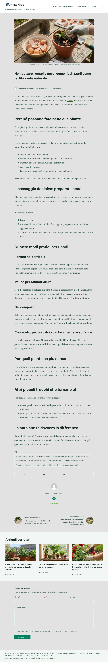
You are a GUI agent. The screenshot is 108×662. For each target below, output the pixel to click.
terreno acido (54, 465)
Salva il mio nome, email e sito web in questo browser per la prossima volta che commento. (47, 631)
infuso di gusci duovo (37, 460)
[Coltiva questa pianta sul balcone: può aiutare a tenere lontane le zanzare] (20, 552)
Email (44, 597)
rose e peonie (40, 465)
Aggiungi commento (22, 607)
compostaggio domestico (63, 456)
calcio (70, 100)
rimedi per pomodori (23, 465)
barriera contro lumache (25, 456)
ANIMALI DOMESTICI (83, 6)
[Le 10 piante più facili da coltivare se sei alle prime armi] (54, 552)
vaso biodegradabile (71, 465)
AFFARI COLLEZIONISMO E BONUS (63, 6)
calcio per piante (43, 456)
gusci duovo (21, 460)
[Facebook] (24, 474)
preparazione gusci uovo (74, 460)
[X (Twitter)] (44, 474)
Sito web (72, 597)
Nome (17, 597)
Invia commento (22, 637)
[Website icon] (54, 498)
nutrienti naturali (55, 460)
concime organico (83, 456)
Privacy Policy (49, 658)
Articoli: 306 (54, 503)
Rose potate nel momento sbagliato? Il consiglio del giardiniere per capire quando (87, 567)
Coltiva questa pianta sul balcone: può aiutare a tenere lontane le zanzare (19, 567)
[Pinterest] (64, 474)
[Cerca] (102, 6)
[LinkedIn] (84, 474)
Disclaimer (39, 658)
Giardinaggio (57, 88)
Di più (94, 6)
